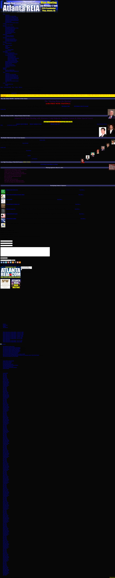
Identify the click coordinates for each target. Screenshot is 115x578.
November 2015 (6, 505)
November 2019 (6, 454)
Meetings (4, 25)
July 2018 (5, 471)
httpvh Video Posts (6, 339)
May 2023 (5, 414)
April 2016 (5, 500)
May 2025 (5, 389)
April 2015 (5, 513)
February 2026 (5, 379)
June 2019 (5, 459)
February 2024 (5, 404)
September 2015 (6, 508)
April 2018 (5, 474)
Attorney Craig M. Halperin (22, 124)
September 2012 (6, 546)
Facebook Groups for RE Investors (12, 20)
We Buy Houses (6, 368)
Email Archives (8, 50)
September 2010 (6, 572)
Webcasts (4, 42)
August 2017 (5, 483)
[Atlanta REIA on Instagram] (11, 263)
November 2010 (6, 570)
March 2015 (5, 514)
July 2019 (5, 458)
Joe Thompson (34, 158)
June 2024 (5, 400)
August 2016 (5, 496)
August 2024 (5, 397)
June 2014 (5, 524)
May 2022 (5, 427)
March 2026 (5, 378)
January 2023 (5, 418)
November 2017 (6, 479)
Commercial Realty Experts (11, 213)
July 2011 (5, 561)
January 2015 (5, 516)
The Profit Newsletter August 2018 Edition (11, 351)
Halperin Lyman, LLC (55, 124)
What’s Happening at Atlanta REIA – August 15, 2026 (13, 332)
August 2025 (5, 386)
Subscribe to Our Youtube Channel (11, 22)
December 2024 (6, 394)
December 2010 (6, 569)
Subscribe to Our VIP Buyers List (11, 18)
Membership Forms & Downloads (11, 61)
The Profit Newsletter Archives (11, 39)
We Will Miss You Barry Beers (8, 346)
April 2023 (5, 415)
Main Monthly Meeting (9, 26)
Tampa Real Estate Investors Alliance (10, 367)
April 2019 (5, 461)
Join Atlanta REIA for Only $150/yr (9, 264)
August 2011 (5, 560)
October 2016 (5, 493)
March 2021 (5, 437)
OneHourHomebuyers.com (8, 364)
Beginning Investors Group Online (11, 27)
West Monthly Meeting (9, 31)
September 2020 (6, 443)
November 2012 (6, 544)
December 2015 (6, 504)
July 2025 (5, 387)
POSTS (4, 324)
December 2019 (6, 452)
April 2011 (5, 565)
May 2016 (5, 499)
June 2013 (5, 537)
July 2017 (5, 484)
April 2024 (5, 402)
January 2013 (5, 542)
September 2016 (6, 495)
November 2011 (6, 557)
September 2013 (6, 533)
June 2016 (5, 498)
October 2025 (5, 383)
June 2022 (5, 426)
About (4, 72)
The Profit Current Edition (10, 38)
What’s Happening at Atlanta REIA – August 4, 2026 (13, 335)
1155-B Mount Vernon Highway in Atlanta (49, 164)
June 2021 (5, 434)
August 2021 (5, 432)
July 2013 (5, 536)
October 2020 (5, 442)
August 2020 (5, 444)
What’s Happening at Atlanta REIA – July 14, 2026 (12, 338)
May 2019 (5, 460)
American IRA (9, 199)
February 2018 (5, 476)
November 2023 (6, 407)
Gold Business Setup (12, 57)
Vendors (4, 68)
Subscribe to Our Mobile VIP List (11, 17)
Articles (6, 48)
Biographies (7, 47)
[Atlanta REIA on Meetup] (18, 263)
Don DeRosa (28, 150)
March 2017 (5, 488)
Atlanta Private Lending (11, 218)
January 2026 (5, 380)
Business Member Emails (12, 60)
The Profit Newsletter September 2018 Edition (11, 350)
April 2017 (5, 487)
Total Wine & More (66, 106)
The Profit (5, 37)
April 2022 (5, 428)
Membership (5, 51)
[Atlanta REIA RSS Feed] (13, 263)
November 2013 (6, 531)
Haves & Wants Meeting (10, 30)
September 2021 (6, 431)
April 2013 (5, 539)
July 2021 (5, 433)
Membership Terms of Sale (10, 65)
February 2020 (5, 450)
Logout (6, 85)
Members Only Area (9, 84)
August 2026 (5, 373)
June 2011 (5, 563)
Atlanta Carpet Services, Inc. (12, 189)
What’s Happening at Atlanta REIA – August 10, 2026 (13, 334)
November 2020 (6, 441)
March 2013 (5, 540)
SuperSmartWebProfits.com (8, 366)
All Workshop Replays (9, 36)
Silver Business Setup (12, 56)
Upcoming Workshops (9, 35)
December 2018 (6, 465)
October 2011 (5, 558)
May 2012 (5, 551)
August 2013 (5, 534)
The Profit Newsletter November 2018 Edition (11, 348)
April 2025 (5, 390)
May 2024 (5, 401)
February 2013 (5, 541)
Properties (5, 67)
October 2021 (5, 430)
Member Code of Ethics (9, 64)
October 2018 (5, 468)
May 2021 (5, 435)
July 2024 (5, 399)
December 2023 (6, 406)
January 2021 (5, 438)
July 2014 (5, 523)
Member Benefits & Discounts (11, 62)
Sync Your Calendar (9, 24)
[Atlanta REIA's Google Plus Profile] (15, 263)
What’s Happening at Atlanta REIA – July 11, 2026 (12, 340)
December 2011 (6, 556)
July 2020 (5, 445)
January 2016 (5, 503)
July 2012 (5, 549)
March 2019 (5, 462)
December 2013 (6, 530)
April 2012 (5, 552)
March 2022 (5, 429)
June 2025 (5, 388)
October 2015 (5, 506)
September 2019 (6, 456)
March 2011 (5, 566)
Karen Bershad (25, 143)
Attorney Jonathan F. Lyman (36, 124)
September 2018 (6, 469)
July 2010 (5, 574)
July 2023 (5, 411)
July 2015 (5, 510)
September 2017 (6, 482)
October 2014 (5, 519)
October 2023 (5, 408)
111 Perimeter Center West (12, 125)
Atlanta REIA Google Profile (8, 360)
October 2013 (5, 532)
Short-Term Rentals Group (10, 32)
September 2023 (6, 409)
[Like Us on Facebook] (1, 263)
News (13, 87)
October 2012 (5, 545)
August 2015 (5, 509)
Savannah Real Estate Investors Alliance (10, 365)
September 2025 (6, 385)
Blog (4, 44)
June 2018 (5, 472)
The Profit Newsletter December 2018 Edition (11, 347)
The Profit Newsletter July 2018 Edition (10, 352)
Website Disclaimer (112, 577)
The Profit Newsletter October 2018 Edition (11, 349)
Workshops (5, 34)
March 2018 (5, 475)
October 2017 (5, 481)
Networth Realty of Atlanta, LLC (13, 204)
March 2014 (5, 527)
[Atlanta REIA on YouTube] (8, 263)
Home (4, 13)
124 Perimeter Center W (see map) (81, 106)
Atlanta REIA (14, 93)
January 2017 (5, 490)
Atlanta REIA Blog (7, 87)
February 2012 (5, 554)
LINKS (4, 326)
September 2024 (6, 396)
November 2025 (6, 382)
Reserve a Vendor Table (12, 59)
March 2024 (5, 403)
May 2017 (5, 486)
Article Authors (10, 49)
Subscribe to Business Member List (12, 19)
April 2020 (5, 448)
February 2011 (5, 567)
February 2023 (5, 417)
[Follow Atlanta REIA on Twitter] (6, 263)
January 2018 (5, 477)
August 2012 (5, 547)
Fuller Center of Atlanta (7, 361)
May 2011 (5, 564)
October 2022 (5, 421)
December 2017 (6, 478)
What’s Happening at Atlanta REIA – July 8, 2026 (12, 341)
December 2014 (6, 517)
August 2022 (5, 423)
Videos (6, 46)
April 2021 (5, 436)
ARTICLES (5, 325)
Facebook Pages (8, 21)
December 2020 (6, 440)
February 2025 (5, 392)
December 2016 (6, 491)
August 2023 (5, 410)
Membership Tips (8, 63)
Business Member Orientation (13, 58)
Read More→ (82, 189)
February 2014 (5, 528)
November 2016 (6, 492)
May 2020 (5, 447)
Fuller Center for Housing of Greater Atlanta (15, 194)
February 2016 (5, 502)
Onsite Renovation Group (10, 29)
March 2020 (5, 449)
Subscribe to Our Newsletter (10, 16)
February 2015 (5, 515)
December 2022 (6, 419)
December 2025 (6, 381)
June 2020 (5, 446)
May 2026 (5, 376)
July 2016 (5, 497)
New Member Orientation (12, 53)
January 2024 (5, 405)
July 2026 (5, 374)
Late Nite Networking (7, 363)
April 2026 (5, 377)
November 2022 (6, 420)
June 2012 (5, 550)
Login (4, 83)
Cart (6, 81)
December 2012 (6, 543)
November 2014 (6, 518)
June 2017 (5, 485)
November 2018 (6, 467)
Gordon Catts (3, 109)
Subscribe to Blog (8, 45)
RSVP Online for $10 (55, 121)
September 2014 (6, 520)
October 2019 (5, 455)
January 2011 (5, 568)
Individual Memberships (9, 52)
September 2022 (6, 422)
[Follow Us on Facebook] (4, 263)
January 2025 (5, 393)
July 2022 (5, 424)
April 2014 (5, 526)
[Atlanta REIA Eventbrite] (20, 263)
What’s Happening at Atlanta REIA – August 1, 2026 (13, 336)
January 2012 (5, 555)
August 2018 (5, 470)
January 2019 (5, 464)
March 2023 (5, 416)
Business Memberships (9, 54)
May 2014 (5, 525)
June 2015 (5, 511)
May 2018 (5, 473)
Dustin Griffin (42, 140)
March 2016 (5, 501)
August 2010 (5, 573)
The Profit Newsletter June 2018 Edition (10, 356)
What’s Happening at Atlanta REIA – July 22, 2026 (12, 337)
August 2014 (5, 522)
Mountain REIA (8, 33)
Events (16, 87)
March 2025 (5, 391)
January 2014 (5, 529)
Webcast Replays (8, 43)
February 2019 (5, 463)
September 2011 (6, 559)
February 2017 (5, 489)
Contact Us (7, 15)
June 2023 (5, 413)
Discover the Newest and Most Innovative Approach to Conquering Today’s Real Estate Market (21, 355)
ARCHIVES (5, 327)
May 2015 (5, 512)
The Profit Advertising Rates (10, 40)
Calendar (4, 23)
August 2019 (5, 457)
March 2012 (5, 553)
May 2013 (5, 538)
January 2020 (5, 451)
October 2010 (5, 571)
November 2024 (6, 395)
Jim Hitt (29, 155)
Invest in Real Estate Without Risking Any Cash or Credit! (14, 354)
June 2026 (5, 375)
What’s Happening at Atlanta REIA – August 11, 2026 (13, 333)
